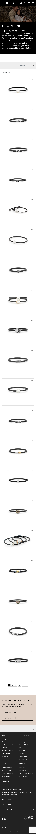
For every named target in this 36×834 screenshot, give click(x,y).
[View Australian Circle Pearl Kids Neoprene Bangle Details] (18, 221)
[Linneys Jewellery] (9, 3)
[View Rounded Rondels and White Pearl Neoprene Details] (18, 251)
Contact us (23, 739)
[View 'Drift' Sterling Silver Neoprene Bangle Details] (18, 191)
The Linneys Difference (27, 773)
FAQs (21, 747)
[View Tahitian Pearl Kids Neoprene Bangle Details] (18, 522)
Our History (23, 770)
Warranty (22, 753)
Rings (3, 742)
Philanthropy (23, 776)
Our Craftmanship (7, 767)
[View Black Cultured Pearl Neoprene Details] (18, 612)
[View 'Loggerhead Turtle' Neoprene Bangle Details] (18, 492)
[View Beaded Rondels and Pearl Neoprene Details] (18, 311)
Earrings (4, 747)
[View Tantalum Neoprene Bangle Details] (18, 371)
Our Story (22, 767)
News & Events (24, 779)
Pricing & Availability (8, 773)
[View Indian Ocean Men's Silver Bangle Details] (18, 431)
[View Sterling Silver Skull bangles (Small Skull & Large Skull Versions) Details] (18, 341)
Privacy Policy (24, 759)
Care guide (23, 750)
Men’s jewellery (6, 753)
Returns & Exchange (25, 745)
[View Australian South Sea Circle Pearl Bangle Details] (18, 401)
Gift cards (5, 756)
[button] (32, 80)
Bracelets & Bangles (8, 750)
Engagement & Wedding (9, 739)
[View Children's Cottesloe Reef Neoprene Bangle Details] (18, 161)
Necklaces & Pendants (8, 745)
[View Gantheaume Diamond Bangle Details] (18, 642)
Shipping (22, 742)
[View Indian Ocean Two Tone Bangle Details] (18, 462)
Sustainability (6, 776)
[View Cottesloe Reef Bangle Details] (18, 131)
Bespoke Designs (7, 770)
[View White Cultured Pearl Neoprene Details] (18, 101)
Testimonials (23, 756)
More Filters (9, 65)
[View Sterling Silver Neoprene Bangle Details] (18, 672)
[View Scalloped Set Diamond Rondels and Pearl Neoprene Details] (18, 552)
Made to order (11, 465)
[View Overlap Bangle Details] (18, 281)
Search (4, 827)
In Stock (9, 104)
